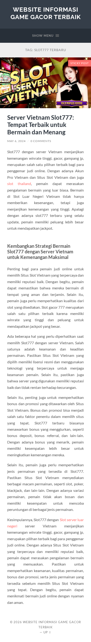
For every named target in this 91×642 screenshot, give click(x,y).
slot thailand (19, 183)
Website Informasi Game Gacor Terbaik (45, 13)
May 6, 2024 (16, 141)
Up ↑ (47, 632)
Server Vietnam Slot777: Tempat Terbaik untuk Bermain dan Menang (40, 125)
